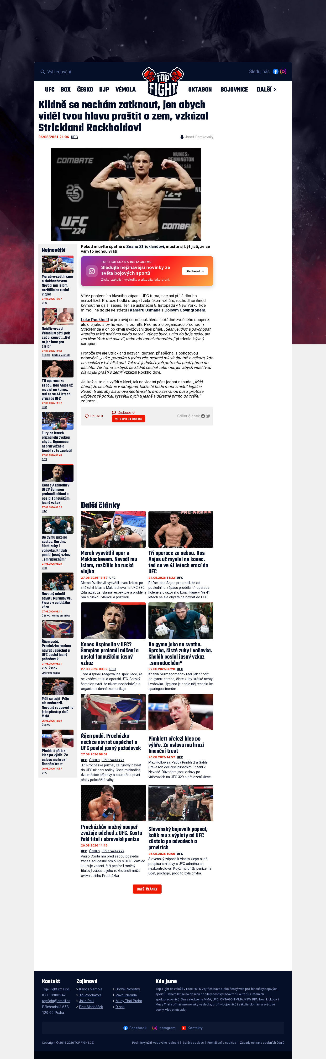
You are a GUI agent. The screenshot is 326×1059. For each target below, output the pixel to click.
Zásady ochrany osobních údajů (262, 1042)
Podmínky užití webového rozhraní (155, 1042)
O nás (120, 1007)
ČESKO (85, 89)
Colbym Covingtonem (184, 310)
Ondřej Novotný (128, 989)
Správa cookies (193, 1042)
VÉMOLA (126, 89)
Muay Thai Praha (129, 1001)
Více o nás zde (175, 1009)
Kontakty (195, 1028)
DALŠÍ (264, 89)
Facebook (137, 1028)
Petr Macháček (91, 1007)
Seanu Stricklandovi (145, 246)
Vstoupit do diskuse (128, 419)
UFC (49, 89)
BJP (104, 89)
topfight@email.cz (56, 1001)
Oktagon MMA (61, 615)
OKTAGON (200, 89)
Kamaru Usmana (145, 310)
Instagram (166, 1028)
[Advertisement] (147, 463)
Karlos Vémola (61, 355)
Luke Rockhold (95, 319)
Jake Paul (86, 1001)
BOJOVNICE (234, 89)
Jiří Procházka (113, 760)
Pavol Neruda (126, 995)
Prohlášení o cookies (221, 1042)
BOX (66, 89)
